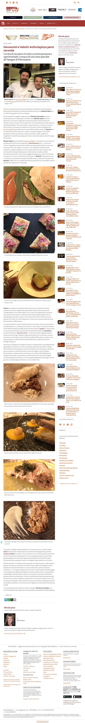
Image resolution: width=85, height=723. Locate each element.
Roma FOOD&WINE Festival (52, 656)
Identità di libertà (48, 670)
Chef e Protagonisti (9, 656)
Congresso (13, 17)
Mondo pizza (20, 29)
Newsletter (51, 23)
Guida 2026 (66, 658)
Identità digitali (53, 17)
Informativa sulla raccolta (42, 721)
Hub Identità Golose (32, 17)
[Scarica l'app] (67, 696)
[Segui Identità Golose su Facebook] (7, 2)
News (5, 666)
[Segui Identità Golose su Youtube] (17, 2)
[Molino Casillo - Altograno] (33, 10)
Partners (6, 664)
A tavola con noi (48, 678)
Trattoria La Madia (21, 99)
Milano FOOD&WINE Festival (52, 654)
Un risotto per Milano (50, 674)
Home (5, 29)
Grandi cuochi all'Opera (50, 662)
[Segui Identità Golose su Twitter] (13, 2)
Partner (33, 23)
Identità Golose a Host (50, 664)
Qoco (45, 672)
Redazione (6, 662)
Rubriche (24, 23)
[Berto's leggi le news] (52, 9)
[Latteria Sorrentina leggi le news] (72, 9)
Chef (8, 23)
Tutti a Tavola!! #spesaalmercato (48, 667)
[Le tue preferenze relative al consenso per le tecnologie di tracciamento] (1, 542)
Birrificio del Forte (9, 129)
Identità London (48, 658)
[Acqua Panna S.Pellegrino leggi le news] (23, 9)
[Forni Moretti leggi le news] (43, 9)
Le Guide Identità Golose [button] (71, 17)
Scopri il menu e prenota (31, 699)
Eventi (42, 23)
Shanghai (46, 676)
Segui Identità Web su (66, 419)
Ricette (15, 23)
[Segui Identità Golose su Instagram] (10, 2)
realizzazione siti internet (71, 702)
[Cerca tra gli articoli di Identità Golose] (75, 2)
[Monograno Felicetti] (62, 9)
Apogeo (12, 101)
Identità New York (49, 660)
